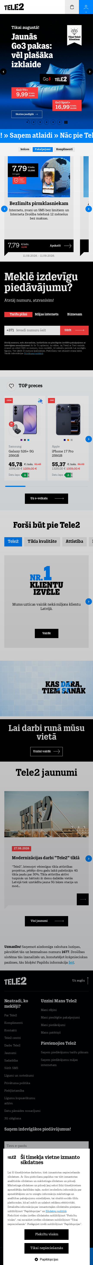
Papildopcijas (49, 1259)
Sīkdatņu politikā (56, 1211)
